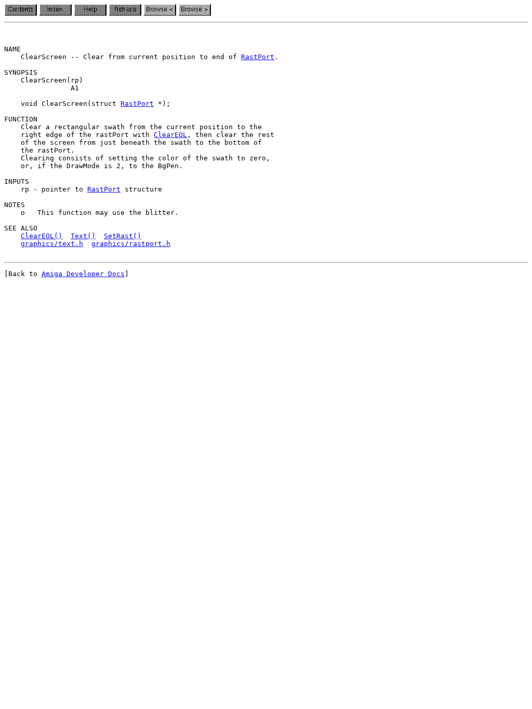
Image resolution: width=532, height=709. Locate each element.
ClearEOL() (41, 236)
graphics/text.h (52, 244)
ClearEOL (170, 135)
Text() (83, 236)
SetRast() (122, 236)
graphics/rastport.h (130, 244)
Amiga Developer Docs (83, 274)
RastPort (257, 57)
